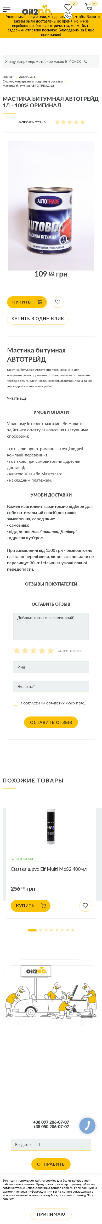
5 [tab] (56, 930)
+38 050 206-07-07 (51, 1126)
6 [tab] (62, 930)
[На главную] (37, 9)
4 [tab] (51, 930)
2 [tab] (40, 930)
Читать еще (16, 398)
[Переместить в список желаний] (58, 302)
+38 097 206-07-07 (51, 1122)
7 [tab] (67, 930)
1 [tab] (32, 930)
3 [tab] (46, 930)
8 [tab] (72, 930)
